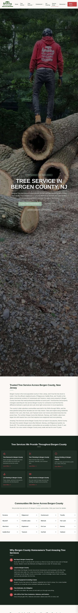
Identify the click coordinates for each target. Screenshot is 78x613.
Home (16, 4)
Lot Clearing (47, 4)
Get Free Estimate (51, 203)
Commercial (39, 4)
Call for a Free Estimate (30, 203)
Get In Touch (70, 4)
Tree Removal (30, 4)
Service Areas (54, 4)
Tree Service (22, 4)
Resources (62, 4)
